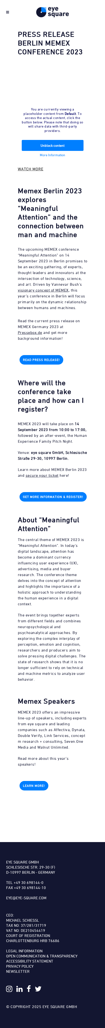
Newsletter (18, 971)
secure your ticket (42, 475)
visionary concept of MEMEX (43, 290)
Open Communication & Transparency (41, 956)
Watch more (30, 169)
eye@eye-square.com (26, 898)
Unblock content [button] (52, 145)
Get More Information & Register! (53, 497)
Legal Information (24, 951)
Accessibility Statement (29, 961)
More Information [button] (52, 155)
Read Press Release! (41, 360)
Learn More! (34, 786)
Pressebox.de (30, 332)
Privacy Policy (19, 966)
